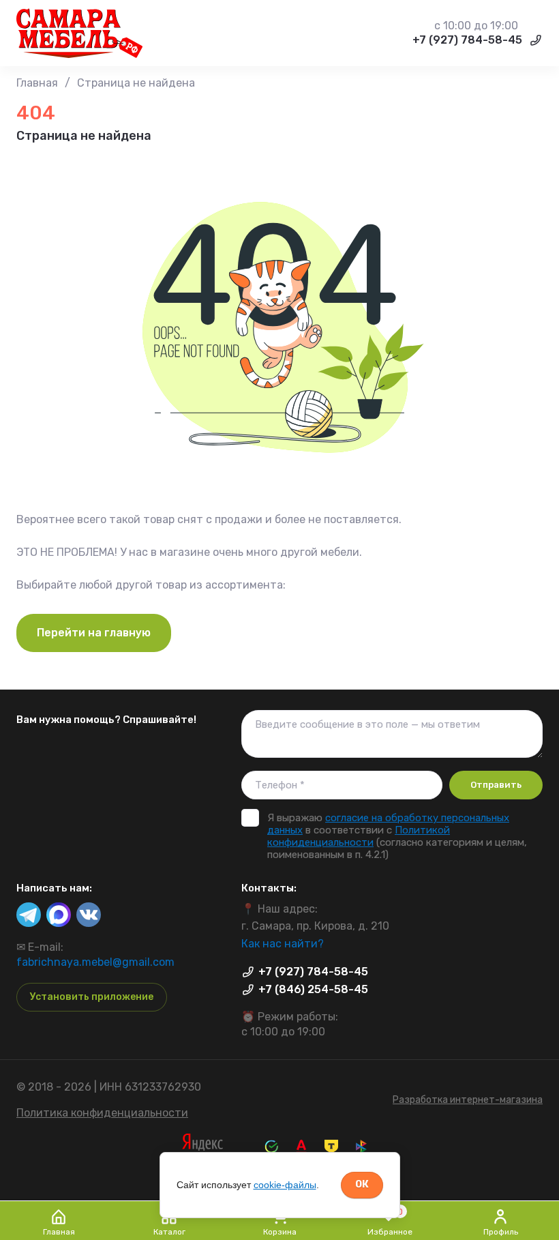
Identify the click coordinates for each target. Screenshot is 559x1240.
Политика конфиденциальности (102, 1112)
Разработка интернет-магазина (468, 1100)
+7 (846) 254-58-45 (313, 989)
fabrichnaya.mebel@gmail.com (95, 962)
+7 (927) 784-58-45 (467, 39)
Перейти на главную (94, 632)
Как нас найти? (282, 943)
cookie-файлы (285, 1184)
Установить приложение (91, 997)
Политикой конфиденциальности (358, 836)
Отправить (496, 785)
